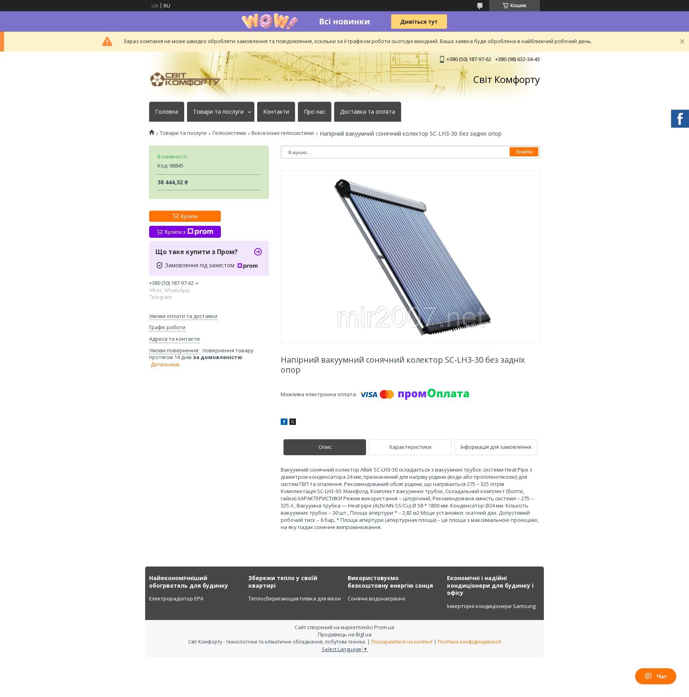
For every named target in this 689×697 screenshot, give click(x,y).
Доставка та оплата (367, 111)
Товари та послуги (218, 111)
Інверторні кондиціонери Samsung (491, 606)
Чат (662, 676)
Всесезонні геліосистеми (283, 133)
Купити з (175, 232)
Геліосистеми (229, 133)
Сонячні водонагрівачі (376, 598)
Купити (189, 216)
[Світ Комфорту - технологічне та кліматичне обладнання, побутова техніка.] (189, 79)
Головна (166, 111)
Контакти (276, 111)
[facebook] (284, 422)
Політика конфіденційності (469, 641)
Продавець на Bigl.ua (345, 634)
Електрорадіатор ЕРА (176, 598)
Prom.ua (384, 627)
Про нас (314, 111)
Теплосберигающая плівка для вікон (294, 598)
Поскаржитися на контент (402, 641)
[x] (292, 422)
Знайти (524, 152)
